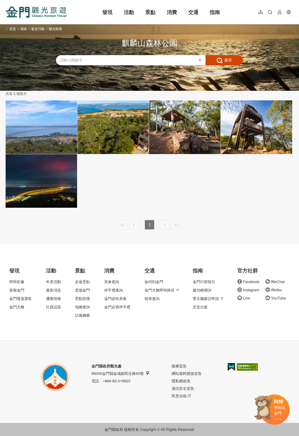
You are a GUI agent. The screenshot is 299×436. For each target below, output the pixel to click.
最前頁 (123, 224)
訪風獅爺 (82, 315)
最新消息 (53, 290)
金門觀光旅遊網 (36, 12)
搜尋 (228, 60)
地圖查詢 (82, 306)
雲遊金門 (82, 290)
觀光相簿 (55, 29)
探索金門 (16, 290)
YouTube (278, 298)
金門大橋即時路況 (159, 290)
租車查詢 (152, 298)
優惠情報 (53, 298)
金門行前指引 (204, 281)
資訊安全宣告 (183, 388)
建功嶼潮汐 (202, 290)
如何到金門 (154, 281)
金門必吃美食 (115, 298)
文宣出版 (200, 306)
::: (7, 2)
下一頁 (164, 224)
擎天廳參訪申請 (206, 298)
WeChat (278, 281)
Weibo (276, 289)
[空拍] (113, 127)
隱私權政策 (181, 380)
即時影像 (16, 281)
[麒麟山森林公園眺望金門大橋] (41, 127)
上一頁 (134, 224)
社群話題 (53, 306)
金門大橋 (16, 306)
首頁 (12, 29)
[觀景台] (256, 127)
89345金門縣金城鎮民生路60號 (118, 373)
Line (246, 298)
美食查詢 (111, 281)
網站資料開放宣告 (187, 373)
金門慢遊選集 (20, 298)
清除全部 (200, 60)
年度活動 (53, 281)
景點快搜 (82, 298)
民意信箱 (179, 395)
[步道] (185, 127)
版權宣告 (179, 366)
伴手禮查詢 (113, 290)
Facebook (251, 281)
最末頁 (176, 224)
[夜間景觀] (41, 181)
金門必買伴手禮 (117, 306)
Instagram (251, 289)
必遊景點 (82, 281)
